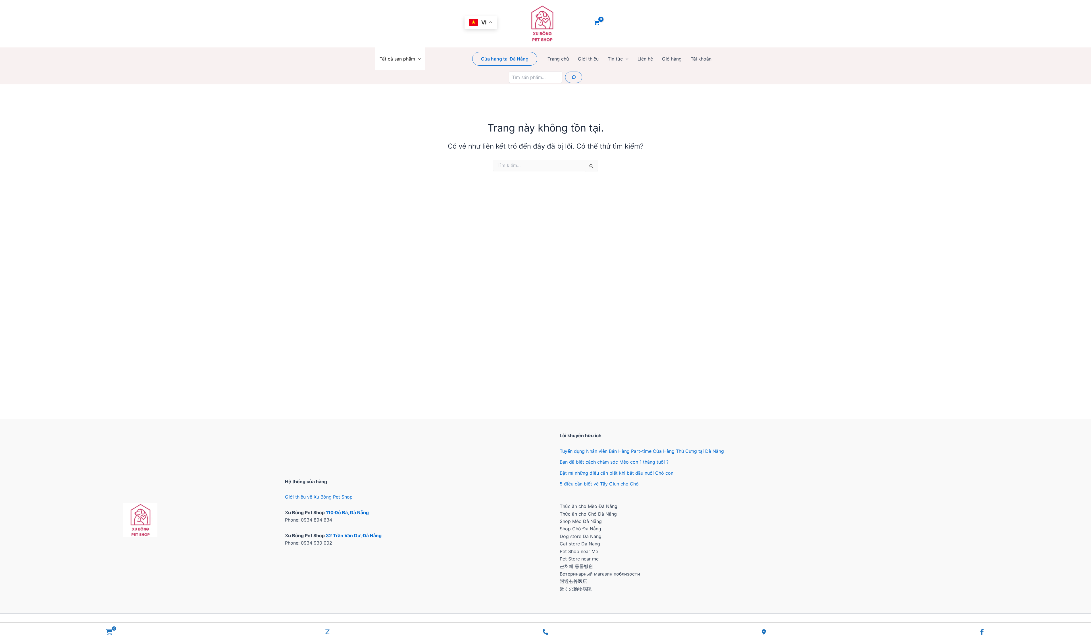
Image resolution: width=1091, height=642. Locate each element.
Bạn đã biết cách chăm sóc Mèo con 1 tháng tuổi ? (614, 462)
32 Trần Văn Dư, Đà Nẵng (354, 535)
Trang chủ (558, 59)
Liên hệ (645, 59)
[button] (418, 58)
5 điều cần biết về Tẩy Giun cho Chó (599, 484)
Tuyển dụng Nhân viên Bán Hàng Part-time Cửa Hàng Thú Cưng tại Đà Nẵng (642, 451)
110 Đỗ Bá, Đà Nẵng (347, 512)
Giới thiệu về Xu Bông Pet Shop (319, 497)
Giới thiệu (588, 59)
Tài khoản (701, 59)
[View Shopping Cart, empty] (597, 23)
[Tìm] (573, 77)
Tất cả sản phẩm (397, 59)
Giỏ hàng (672, 59)
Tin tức (615, 59)
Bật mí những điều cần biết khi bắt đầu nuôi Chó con (616, 473)
